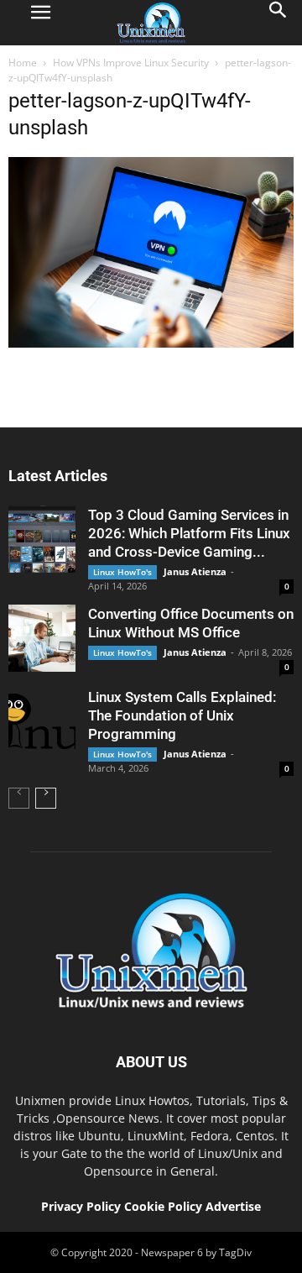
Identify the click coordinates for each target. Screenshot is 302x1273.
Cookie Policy (165, 1206)
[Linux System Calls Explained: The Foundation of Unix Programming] (42, 721)
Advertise (233, 1206)
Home (22, 62)
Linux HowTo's (122, 572)
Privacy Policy (81, 1206)
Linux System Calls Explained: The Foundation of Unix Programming (182, 715)
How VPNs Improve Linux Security (131, 62)
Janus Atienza (195, 571)
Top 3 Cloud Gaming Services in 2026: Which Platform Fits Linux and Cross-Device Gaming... (189, 533)
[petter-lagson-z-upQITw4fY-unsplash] (151, 343)
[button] (278, 22)
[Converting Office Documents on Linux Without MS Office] (42, 638)
